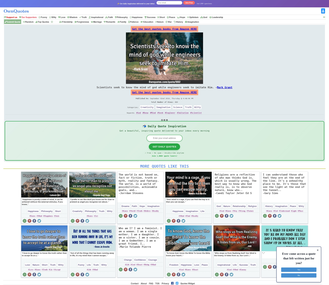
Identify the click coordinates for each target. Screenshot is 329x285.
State (57, 216)
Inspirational (97, 17)
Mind (153, 113)
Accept (57, 270)
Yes (298, 270)
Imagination (193, 21)
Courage (152, 259)
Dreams (125, 206)
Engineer (170, 113)
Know (146, 113)
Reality (156, 211)
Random (29, 21)
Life (202, 211)
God (205, 17)
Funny (44, 17)
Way (235, 211)
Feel (276, 211)
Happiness (137, 17)
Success (151, 17)
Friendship (67, 21)
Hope (182, 17)
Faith (110, 17)
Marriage (97, 21)
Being (147, 265)
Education (148, 21)
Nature (160, 21)
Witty (53, 17)
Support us (11, 17)
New (55, 21)
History (179, 21)
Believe (148, 211)
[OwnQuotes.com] (17, 9)
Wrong (242, 211)
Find (188, 216)
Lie (51, 270)
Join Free (189, 3)
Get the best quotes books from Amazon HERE (164, 28)
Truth (84, 17)
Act (96, 216)
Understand (285, 211)
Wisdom (73, 17)
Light (294, 211)
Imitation (183, 113)
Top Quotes (43, 21)
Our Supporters (29, 17)
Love (63, 17)
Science (177, 107)
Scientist (196, 113)
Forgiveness (83, 21)
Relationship (239, 206)
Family (123, 21)
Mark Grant (224, 87)
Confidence (140, 259)
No (299, 275)
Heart (139, 265)
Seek (161, 113)
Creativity (147, 107)
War (170, 21)
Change (128, 259)
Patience (134, 21)
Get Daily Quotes (164, 146)
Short (162, 17)
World (132, 211)
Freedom (173, 264)
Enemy (243, 270)
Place (301, 211)
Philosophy (122, 17)
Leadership (217, 17)
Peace (172, 17)
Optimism (193, 17)
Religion (252, 206)
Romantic (110, 21)
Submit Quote (13, 21)
